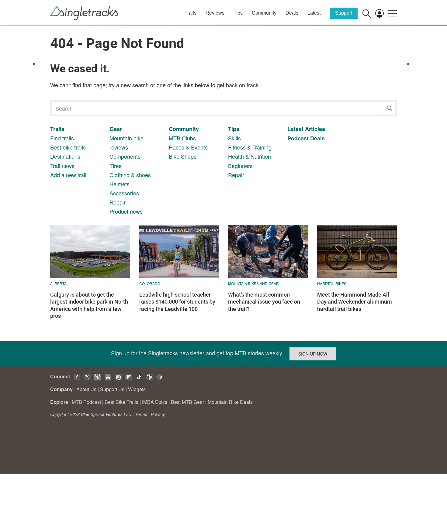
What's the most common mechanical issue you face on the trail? (264, 301)
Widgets (137, 389)
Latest (314, 12)
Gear (115, 129)
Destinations (65, 156)
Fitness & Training (250, 147)
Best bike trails (68, 147)
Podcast (298, 138)
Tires (115, 166)
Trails (190, 12)
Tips (238, 12)
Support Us (112, 389)
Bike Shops (182, 156)
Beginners (240, 166)
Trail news (62, 166)
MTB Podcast (86, 401)
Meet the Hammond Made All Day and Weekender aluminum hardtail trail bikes (354, 301)
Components (124, 156)
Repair (117, 202)
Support (343, 12)
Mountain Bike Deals (230, 401)
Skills (234, 138)
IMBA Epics (154, 401)
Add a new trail (68, 175)
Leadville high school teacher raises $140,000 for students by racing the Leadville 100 (177, 301)
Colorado (149, 283)
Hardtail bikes (331, 283)
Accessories (124, 193)
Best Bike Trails (121, 401)
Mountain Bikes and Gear (253, 283)
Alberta (58, 283)
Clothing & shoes (130, 175)
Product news (126, 211)
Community (264, 12)
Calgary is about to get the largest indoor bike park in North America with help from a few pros (89, 305)
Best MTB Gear (187, 401)
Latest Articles (306, 129)
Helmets (119, 184)
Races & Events (188, 147)
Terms (141, 414)
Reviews (215, 12)
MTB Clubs (182, 138)
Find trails (62, 138)
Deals (292, 12)
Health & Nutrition (249, 156)
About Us (86, 389)
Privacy (158, 414)
